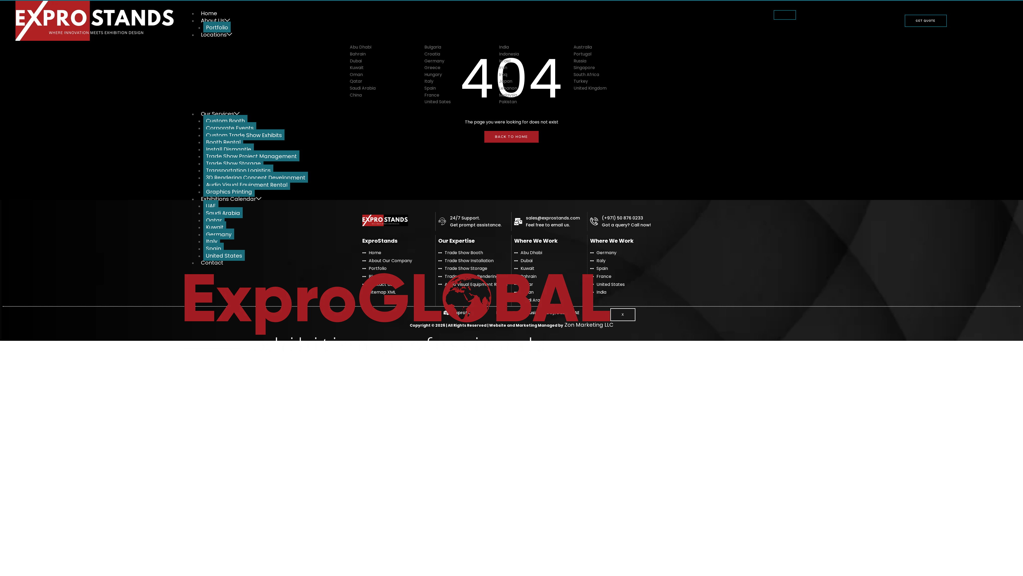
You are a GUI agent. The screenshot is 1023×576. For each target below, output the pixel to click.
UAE (211, 206)
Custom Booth (225, 121)
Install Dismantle (228, 149)
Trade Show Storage (233, 163)
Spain (213, 248)
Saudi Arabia (223, 213)
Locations (214, 34)
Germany (219, 234)
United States (224, 255)
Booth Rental (223, 142)
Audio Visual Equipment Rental (246, 185)
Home (209, 13)
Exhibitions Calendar (228, 199)
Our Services (217, 114)
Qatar (214, 220)
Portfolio (217, 27)
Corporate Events (230, 128)
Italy (211, 241)
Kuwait (215, 227)
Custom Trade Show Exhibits (244, 135)
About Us (213, 20)
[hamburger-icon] (785, 15)
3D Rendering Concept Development (255, 177)
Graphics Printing (229, 191)
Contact (212, 262)
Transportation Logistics (238, 170)
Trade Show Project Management (251, 156)
